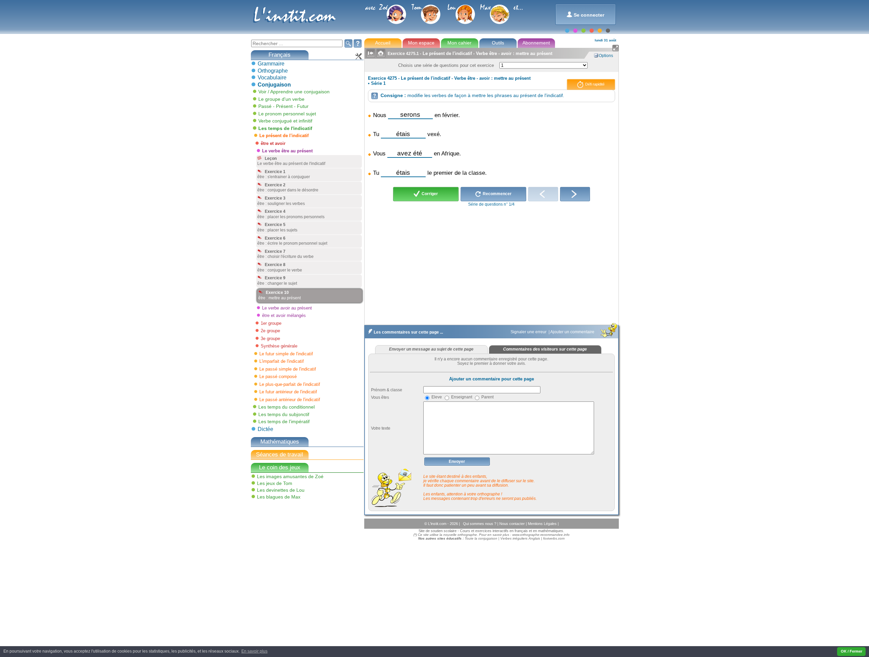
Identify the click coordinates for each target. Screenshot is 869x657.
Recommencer (497, 193)
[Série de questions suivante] (575, 194)
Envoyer (457, 461)
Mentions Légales (543, 524)
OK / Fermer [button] (851, 651)
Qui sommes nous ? (480, 524)
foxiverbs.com (554, 538)
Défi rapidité (594, 84)
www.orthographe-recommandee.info (541, 535)
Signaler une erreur (529, 332)
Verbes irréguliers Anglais (520, 538)
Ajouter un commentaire (572, 332)
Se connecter (585, 14)
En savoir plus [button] (254, 651)
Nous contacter (512, 524)
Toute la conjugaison (481, 538)
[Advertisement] (301, 550)
